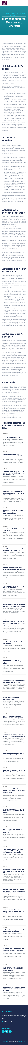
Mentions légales (22, 1041)
